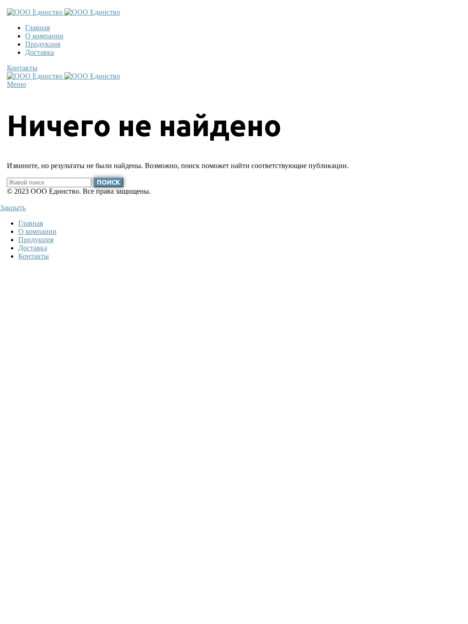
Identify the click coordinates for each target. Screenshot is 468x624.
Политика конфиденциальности (57, 199)
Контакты (22, 68)
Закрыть (13, 208)
